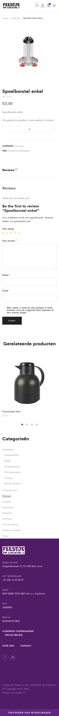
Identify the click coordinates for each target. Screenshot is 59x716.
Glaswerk (7, 512)
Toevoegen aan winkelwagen (29, 712)
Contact (25, 645)
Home (5, 17)
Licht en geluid (9, 524)
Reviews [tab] (9, 170)
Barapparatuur (12, 454)
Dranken (6, 501)
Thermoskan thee (11, 411)
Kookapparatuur (13, 471)
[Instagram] (13, 657)
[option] (29, 384)
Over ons (8, 645)
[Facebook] (5, 657)
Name (6, 275)
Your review (9, 240)
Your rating (8, 228)
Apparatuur (8, 449)
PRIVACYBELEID (14, 634)
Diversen (15, 17)
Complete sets (9, 490)
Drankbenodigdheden (19, 150)
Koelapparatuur (12, 466)
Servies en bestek (11, 530)
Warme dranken (13, 483)
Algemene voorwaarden (18, 631)
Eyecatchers (8, 507)
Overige (9, 477)
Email (6, 290)
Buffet (8, 460)
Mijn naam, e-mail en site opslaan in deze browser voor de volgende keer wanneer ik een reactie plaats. (30, 310)
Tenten (5, 535)
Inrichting (7, 518)
